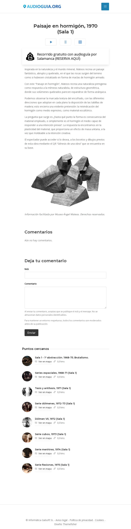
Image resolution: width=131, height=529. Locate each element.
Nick (27, 269)
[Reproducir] (50, 42)
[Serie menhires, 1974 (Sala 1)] (27, 453)
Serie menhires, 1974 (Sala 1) (52, 449)
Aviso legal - (62, 520)
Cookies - (100, 520)
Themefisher (70, 524)
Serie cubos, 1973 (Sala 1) (50, 434)
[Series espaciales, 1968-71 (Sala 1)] (27, 376)
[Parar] (80, 42)
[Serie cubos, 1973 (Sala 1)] (27, 437)
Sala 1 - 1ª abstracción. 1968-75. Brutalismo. (62, 357)
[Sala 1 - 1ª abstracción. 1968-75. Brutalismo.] (27, 361)
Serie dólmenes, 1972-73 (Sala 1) (55, 403)
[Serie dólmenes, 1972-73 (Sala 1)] (27, 407)
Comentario (31, 283)
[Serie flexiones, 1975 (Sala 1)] (27, 468)
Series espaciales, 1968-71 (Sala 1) (56, 372)
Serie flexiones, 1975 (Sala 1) (52, 464)
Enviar (31, 332)
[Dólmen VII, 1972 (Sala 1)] (27, 422)
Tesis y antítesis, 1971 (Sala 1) (53, 388)
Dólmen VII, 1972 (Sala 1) (50, 418)
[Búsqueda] (105, 6)
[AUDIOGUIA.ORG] (42, 6)
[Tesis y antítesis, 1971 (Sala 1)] (27, 391)
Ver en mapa (45, 361)
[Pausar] (65, 42)
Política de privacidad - (82, 520)
